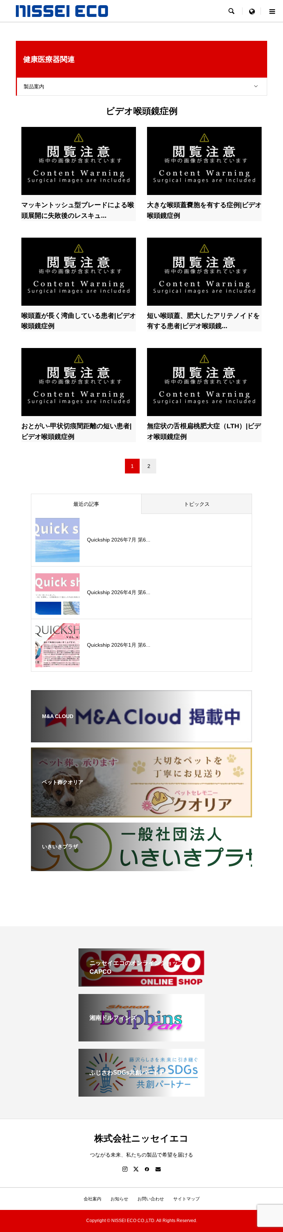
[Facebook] (147, 1169)
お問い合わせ (150, 1198)
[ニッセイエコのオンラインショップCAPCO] (141, 983)
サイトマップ (186, 1198)
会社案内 (92, 1198)
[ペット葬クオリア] (141, 813)
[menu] (251, 11)
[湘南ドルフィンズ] (141, 1038)
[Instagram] (124, 1169)
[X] (136, 1169)
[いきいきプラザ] (141, 866)
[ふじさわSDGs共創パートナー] (141, 1093)
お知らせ (119, 1198)
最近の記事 (86, 504)
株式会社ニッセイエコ (141, 1138)
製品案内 (34, 86)
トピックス (197, 504)
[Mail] (158, 1169)
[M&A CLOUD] (141, 738)
